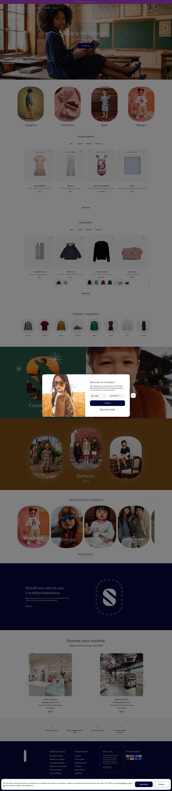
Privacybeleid (122, 783)
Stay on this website (107, 409)
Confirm (107, 403)
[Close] (133, 395)
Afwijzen (161, 784)
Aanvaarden (144, 784)
